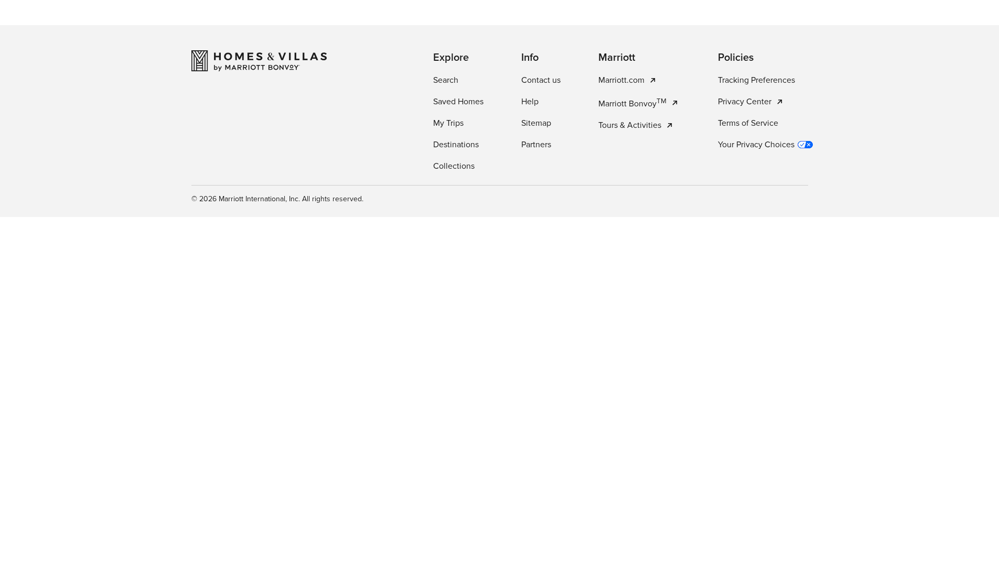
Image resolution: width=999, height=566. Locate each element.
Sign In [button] (944, 23)
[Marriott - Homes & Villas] (259, 505)
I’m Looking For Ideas (558, 263)
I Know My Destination (443, 263)
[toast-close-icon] (665, 513)
